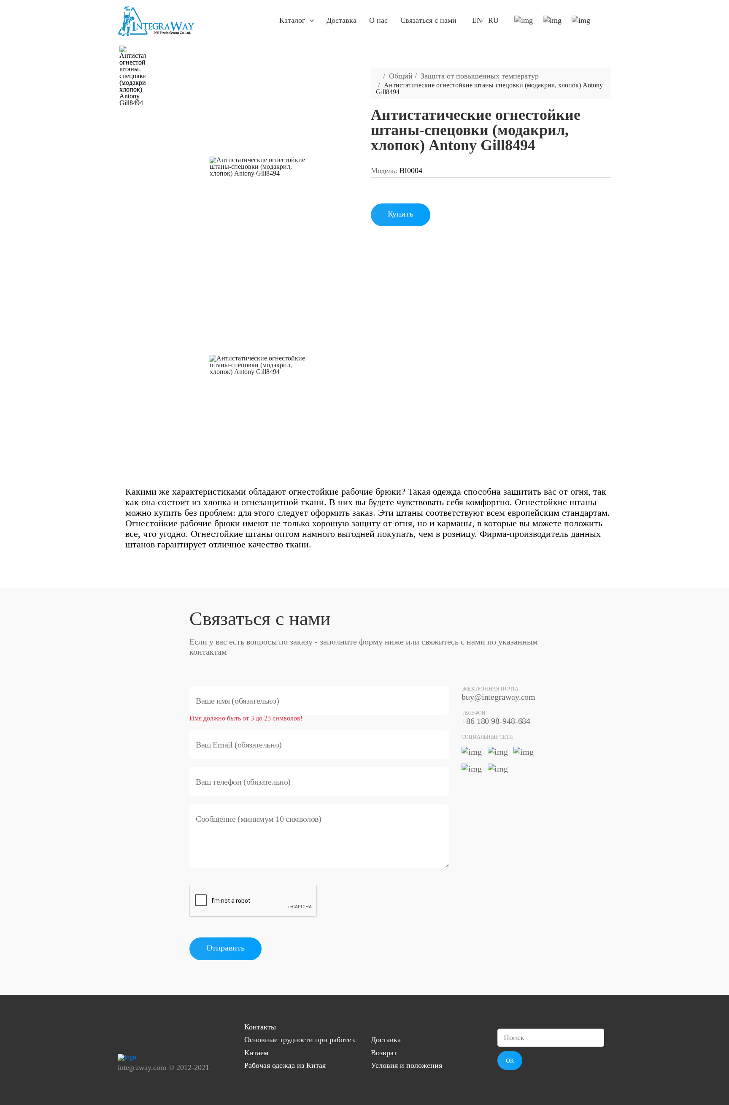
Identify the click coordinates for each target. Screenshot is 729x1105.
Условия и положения (406, 1065)
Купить (400, 213)
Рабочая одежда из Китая (285, 1065)
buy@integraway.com (498, 696)
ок (510, 1061)
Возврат (384, 1052)
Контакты (260, 1027)
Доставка (341, 20)
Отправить (225, 947)
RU (493, 20)
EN (477, 20)
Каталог (292, 20)
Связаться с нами (428, 20)
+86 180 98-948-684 (496, 721)
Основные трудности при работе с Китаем (300, 1046)
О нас (378, 20)
